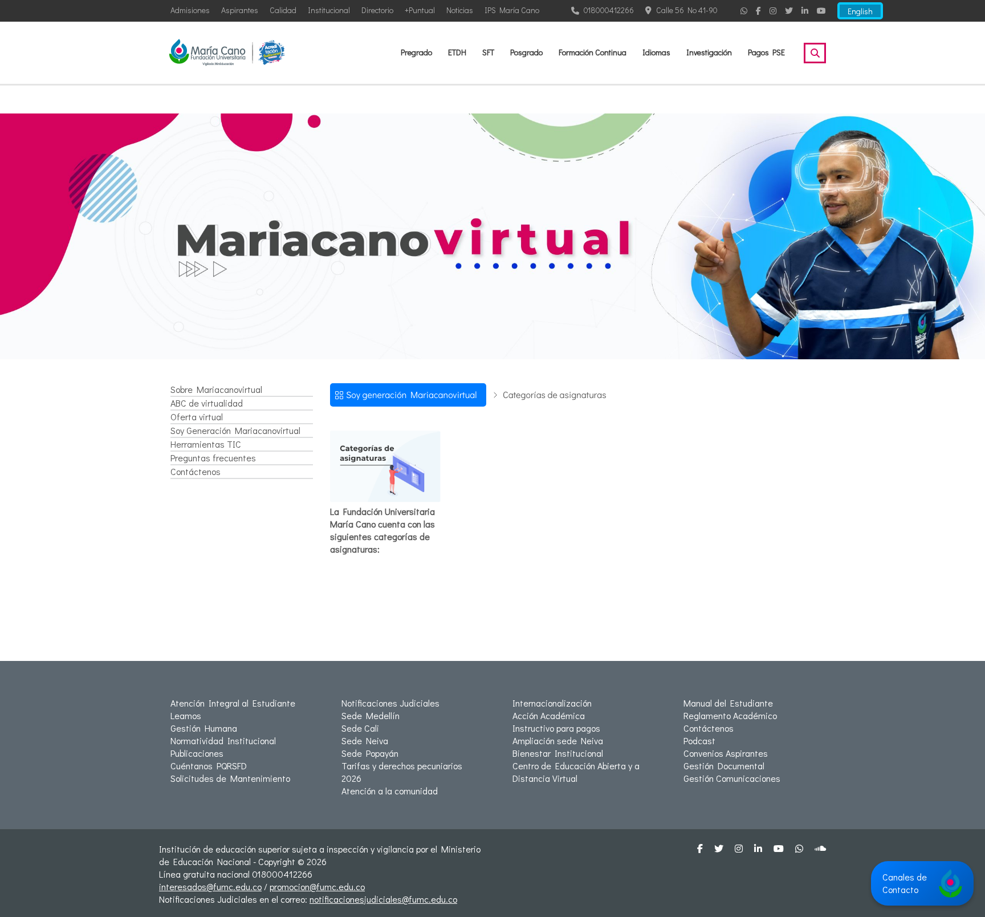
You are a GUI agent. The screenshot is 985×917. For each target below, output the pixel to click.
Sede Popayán (369, 753)
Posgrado (526, 52)
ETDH (457, 52)
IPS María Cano (512, 10)
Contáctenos (195, 471)
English (860, 11)
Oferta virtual (196, 417)
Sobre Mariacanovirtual (216, 389)
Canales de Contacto (904, 883)
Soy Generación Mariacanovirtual (235, 430)
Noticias (459, 10)
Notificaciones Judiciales (390, 703)
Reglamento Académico (730, 715)
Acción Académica (548, 715)
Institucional (329, 10)
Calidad (283, 10)
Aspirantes (239, 10)
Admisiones (190, 10)
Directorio (377, 10)
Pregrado (416, 52)
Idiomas (656, 52)
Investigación (709, 52)
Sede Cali (360, 728)
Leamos (185, 715)
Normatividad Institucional (223, 740)
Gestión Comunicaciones (731, 778)
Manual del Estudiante (728, 703)
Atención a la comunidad (389, 791)
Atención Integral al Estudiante (232, 703)
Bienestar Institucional (557, 753)
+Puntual (420, 10)
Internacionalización (552, 703)
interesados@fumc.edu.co (210, 886)
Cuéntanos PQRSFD (208, 766)
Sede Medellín (370, 715)
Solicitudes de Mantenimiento (230, 778)
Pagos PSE (766, 52)
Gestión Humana (203, 728)
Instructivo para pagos (556, 728)
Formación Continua (592, 52)
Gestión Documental (723, 766)
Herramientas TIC (205, 444)
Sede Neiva (364, 740)
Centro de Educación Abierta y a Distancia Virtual (576, 772)
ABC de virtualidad (206, 403)
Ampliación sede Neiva (557, 740)
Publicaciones (196, 753)
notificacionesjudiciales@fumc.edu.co (383, 899)
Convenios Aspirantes (725, 753)
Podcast (699, 740)
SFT (488, 52)
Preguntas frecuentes (213, 458)
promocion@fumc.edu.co (317, 886)
